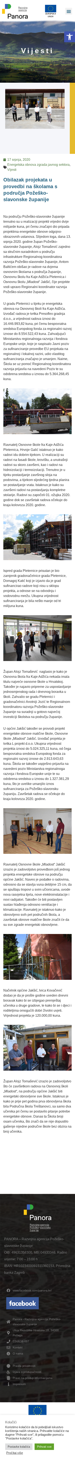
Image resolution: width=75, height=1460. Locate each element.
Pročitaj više (14, 1453)
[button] (69, 36)
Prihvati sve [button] (44, 1446)
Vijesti (11, 169)
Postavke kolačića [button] (19, 1446)
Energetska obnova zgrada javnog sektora (38, 164)
